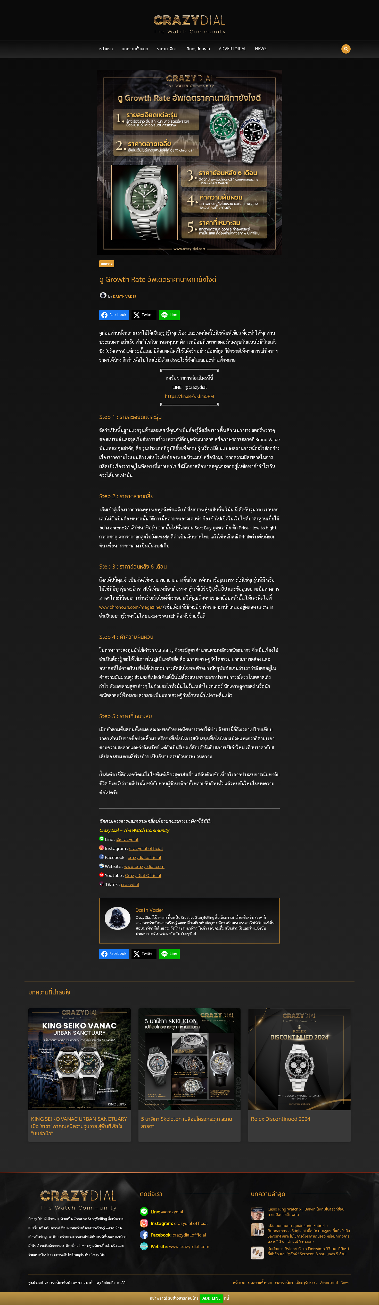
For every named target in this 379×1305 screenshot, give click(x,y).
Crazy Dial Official (143, 875)
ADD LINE (211, 1298)
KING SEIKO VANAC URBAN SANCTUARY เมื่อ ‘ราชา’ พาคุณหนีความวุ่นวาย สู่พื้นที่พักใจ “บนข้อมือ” (79, 1126)
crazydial (130, 884)
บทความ (107, 264)
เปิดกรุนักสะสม (197, 49)
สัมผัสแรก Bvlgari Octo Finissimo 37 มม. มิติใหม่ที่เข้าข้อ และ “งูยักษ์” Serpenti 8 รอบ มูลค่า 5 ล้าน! (308, 1251)
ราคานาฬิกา (167, 49)
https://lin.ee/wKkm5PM (189, 396)
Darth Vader (124, 296)
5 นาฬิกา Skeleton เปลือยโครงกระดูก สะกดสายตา (186, 1123)
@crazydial (127, 839)
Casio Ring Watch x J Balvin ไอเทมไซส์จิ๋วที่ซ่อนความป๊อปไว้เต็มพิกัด (306, 1212)
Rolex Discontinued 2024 (280, 1119)
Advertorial (232, 49)
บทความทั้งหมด (135, 49)
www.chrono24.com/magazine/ (130, 607)
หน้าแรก (106, 49)
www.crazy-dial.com (144, 866)
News (261, 49)
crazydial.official (146, 848)
